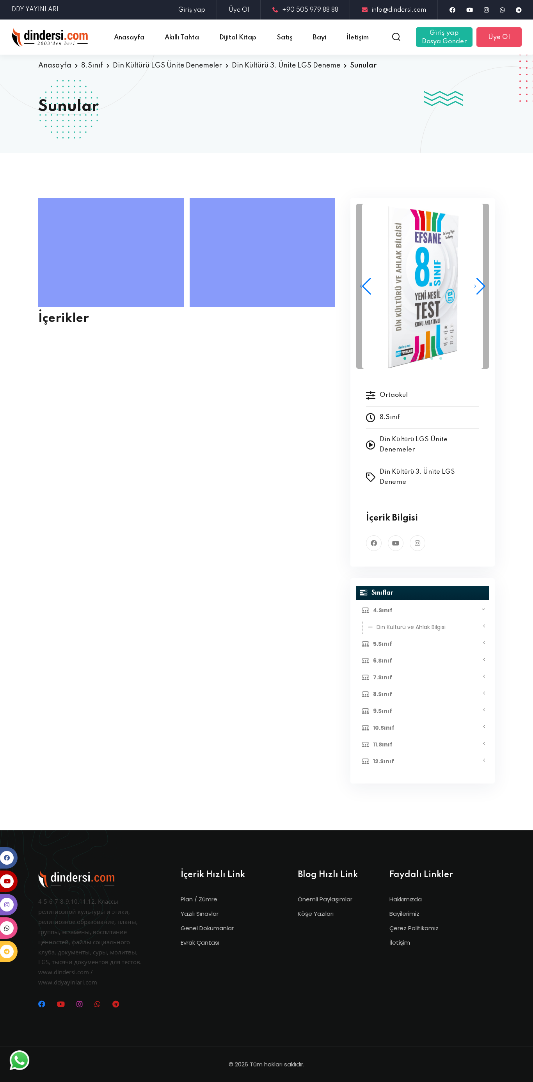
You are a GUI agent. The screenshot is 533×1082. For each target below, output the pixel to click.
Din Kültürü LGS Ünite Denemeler (167, 65)
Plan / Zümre (199, 899)
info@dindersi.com (398, 10)
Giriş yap (191, 10)
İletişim (399, 942)
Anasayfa (54, 65)
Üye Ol (239, 10)
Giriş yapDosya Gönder (444, 37)
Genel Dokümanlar (207, 928)
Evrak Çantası (200, 942)
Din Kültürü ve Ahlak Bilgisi (411, 627)
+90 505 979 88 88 (310, 10)
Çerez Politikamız (414, 928)
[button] (479, 286)
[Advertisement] (113, 252)
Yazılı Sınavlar (200, 914)
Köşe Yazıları (316, 914)
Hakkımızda (405, 899)
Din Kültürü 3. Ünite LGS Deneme (286, 65)
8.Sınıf (92, 65)
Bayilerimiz (404, 914)
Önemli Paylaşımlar (325, 899)
